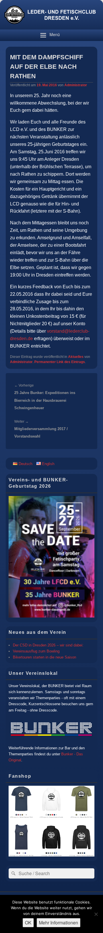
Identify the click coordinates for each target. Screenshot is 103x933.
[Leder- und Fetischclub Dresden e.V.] (51, 28)
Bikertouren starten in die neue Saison (44, 657)
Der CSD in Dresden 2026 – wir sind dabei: (48, 645)
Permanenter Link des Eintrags (59, 362)
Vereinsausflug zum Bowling (36, 651)
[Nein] (96, 914)
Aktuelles (76, 357)
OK (28, 922)
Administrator (75, 85)
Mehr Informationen (58, 922)
